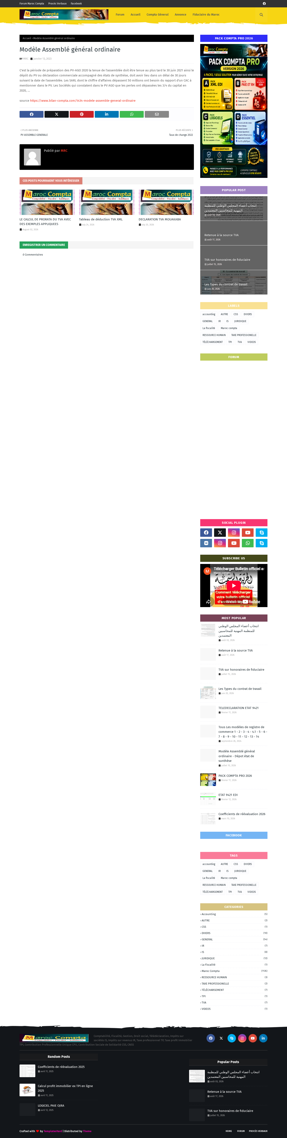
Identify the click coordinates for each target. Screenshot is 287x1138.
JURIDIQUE (240, 321)
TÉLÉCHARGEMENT (213, 342)
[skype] (261, 532)
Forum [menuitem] (120, 14)
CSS (236, 314)
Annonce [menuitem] (180, 14)
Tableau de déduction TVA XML (100, 219)
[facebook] (264, 3)
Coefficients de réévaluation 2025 (61, 1067)
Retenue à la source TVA (221, 235)
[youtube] (248, 532)
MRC (25, 58)
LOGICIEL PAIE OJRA (51, 1105)
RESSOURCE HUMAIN (214, 335)
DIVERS (248, 314)
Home (229, 1131)
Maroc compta (229, 328)
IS (227, 321)
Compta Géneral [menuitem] (158, 14)
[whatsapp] (248, 543)
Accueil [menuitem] (135, 14)
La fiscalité (209, 328)
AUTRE (224, 314)
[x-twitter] (220, 532)
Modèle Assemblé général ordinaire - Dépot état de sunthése (237, 756)
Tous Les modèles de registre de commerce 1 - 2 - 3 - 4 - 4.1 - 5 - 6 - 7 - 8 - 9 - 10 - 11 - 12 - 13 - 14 (243, 731)
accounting (209, 314)
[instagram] (234, 532)
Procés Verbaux (57, 3)
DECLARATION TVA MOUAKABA (160, 219)
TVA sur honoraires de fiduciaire (227, 260)
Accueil (27, 38)
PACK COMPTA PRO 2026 (235, 776)
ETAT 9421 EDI (228, 795)
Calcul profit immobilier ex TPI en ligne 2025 (65, 1088)
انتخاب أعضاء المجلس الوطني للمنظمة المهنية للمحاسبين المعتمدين (230, 208)
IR (219, 321)
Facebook (76, 3)
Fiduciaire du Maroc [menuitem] (206, 14)
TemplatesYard (53, 1131)
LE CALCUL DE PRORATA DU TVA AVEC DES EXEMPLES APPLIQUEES (45, 221)
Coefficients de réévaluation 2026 (242, 814)
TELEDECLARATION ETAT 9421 (239, 708)
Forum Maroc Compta (32, 3)
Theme (87, 1131)
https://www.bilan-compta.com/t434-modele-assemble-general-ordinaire (83, 101)
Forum (241, 1131)
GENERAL (208, 321)
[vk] (206, 543)
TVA (240, 342)
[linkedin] (263, 1038)
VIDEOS (252, 342)
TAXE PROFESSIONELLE (243, 335)
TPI (230, 342)
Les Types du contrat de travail (225, 284)
